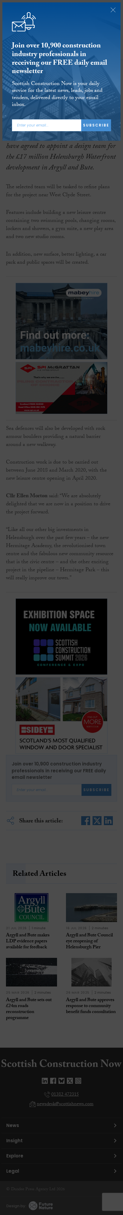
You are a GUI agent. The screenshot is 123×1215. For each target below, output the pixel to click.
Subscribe (96, 125)
